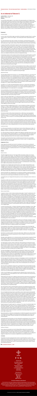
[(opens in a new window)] (16, 358)
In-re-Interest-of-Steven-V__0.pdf (8, 344)
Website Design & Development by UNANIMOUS (23, 392)
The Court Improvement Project (14, 9)
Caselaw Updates (24, 9)
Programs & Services (4, 9)
